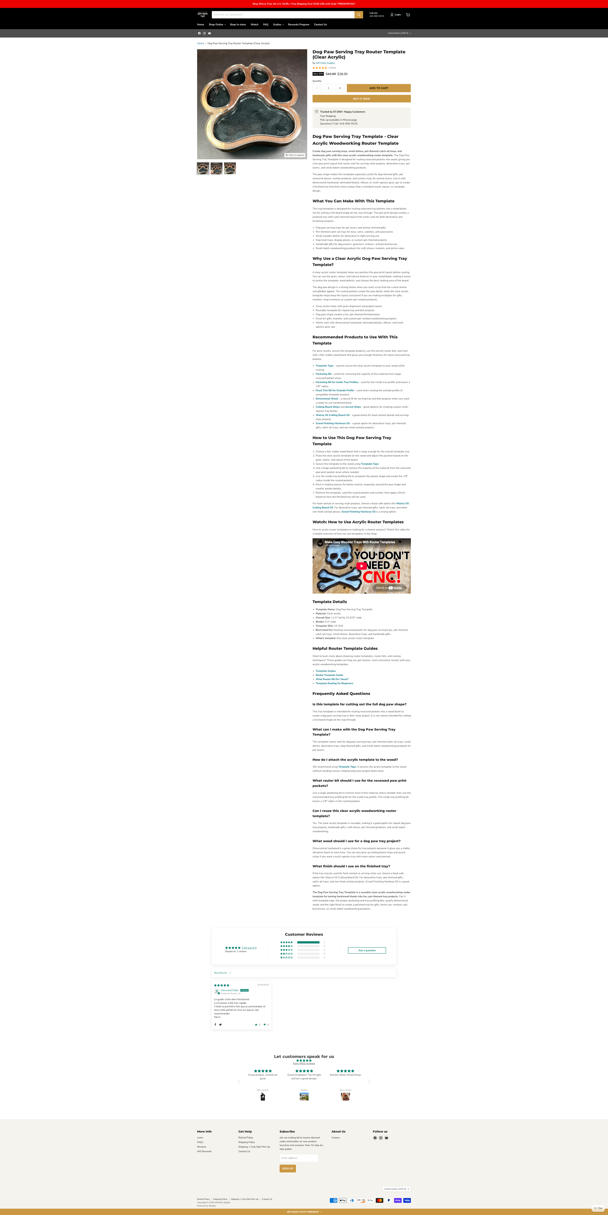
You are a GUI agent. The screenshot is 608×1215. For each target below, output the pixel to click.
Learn (200, 1137)
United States (398, 33)
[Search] (359, 14)
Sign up (287, 1168)
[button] (304, 1212)
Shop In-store (238, 24)
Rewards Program (298, 24)
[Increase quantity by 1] (340, 88)
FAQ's (200, 1142)
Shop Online (216, 24)
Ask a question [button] (367, 950)
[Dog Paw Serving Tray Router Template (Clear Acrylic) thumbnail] (203, 168)
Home (200, 24)
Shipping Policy (246, 1142)
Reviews (201, 1146)
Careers (336, 1137)
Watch (254, 24)
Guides (277, 24)
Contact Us (320, 24)
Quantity (317, 81)
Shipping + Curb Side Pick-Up (254, 1146)
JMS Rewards (204, 1151)
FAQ (265, 24)
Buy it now (361, 99)
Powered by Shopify (206, 1205)
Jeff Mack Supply (325, 63)
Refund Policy (245, 1137)
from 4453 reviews (304, 1063)
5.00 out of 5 (249, 948)
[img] (221, 985)
